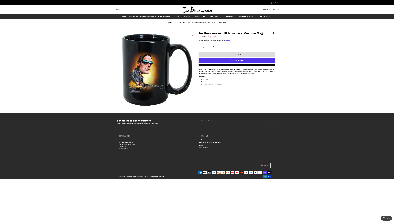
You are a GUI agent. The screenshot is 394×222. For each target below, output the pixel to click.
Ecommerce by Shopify (157, 176)
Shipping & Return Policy (127, 144)
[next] (274, 33)
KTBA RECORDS (164, 16)
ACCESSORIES (200, 16)
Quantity (201, 47)
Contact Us (122, 146)
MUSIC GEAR (214, 16)
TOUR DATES (133, 16)
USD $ (275, 2)
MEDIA (176, 16)
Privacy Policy (123, 148)
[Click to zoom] (192, 35)
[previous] (271, 33)
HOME (124, 16)
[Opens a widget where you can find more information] (386, 218)
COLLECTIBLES (228, 16)
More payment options (237, 65)
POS (145, 176)
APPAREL (187, 16)
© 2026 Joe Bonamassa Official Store (131, 176)
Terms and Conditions (126, 142)
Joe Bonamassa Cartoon (183, 22)
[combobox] (132, 9)
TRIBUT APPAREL (264, 16)
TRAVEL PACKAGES (147, 16)
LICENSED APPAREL (246, 16)
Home (170, 22)
